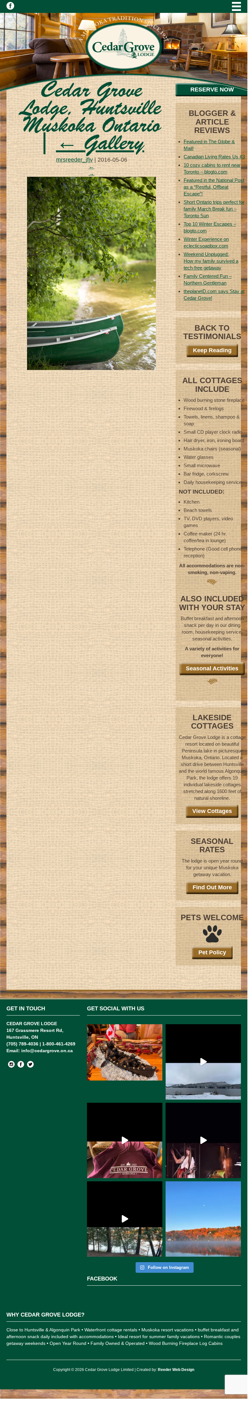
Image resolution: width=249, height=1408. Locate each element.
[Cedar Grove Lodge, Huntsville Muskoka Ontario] (91, 368)
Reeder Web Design (176, 1369)
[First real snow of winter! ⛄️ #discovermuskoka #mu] (203, 1062)
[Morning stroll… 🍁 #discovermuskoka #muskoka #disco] (124, 1219)
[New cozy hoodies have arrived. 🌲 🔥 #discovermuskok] (124, 1140)
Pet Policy (212, 952)
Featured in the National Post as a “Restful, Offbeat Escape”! (214, 186)
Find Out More (212, 887)
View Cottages (212, 811)
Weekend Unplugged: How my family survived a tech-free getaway (211, 260)
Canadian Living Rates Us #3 (214, 156)
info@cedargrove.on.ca (47, 1050)
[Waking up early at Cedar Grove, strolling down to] (203, 1219)
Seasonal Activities (212, 668)
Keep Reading (212, 350)
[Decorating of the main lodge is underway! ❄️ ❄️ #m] (124, 1062)
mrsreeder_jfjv (74, 159)
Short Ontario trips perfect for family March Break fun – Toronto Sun (214, 208)
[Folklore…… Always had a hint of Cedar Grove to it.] (203, 1140)
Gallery (100, 145)
